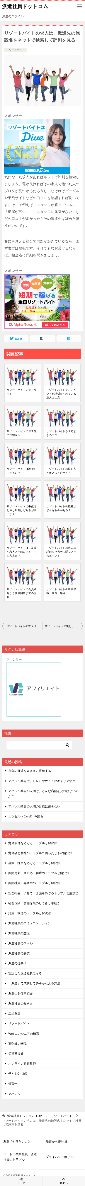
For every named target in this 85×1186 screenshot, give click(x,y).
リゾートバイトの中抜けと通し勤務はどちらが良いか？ (21, 510)
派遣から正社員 (56, 1141)
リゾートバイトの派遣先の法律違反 (21, 433)
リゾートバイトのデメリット (21, 391)
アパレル (14, 1093)
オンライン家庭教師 (22, 1063)
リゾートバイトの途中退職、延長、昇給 (61, 591)
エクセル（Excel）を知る (25, 816)
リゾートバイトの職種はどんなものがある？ (61, 508)
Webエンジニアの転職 (23, 1033)
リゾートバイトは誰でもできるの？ (21, 470)
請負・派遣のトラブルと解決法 (29, 913)
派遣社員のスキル (20, 943)
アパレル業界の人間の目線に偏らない (34, 806)
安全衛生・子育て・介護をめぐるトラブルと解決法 (43, 893)
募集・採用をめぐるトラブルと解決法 (34, 863)
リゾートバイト (15, 49)
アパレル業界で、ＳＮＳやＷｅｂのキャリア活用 (41, 781)
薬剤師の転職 (17, 1043)
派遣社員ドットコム (25, 6)
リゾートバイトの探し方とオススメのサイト (61, 470)
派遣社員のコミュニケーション (29, 923)
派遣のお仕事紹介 (20, 993)
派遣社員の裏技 (19, 953)
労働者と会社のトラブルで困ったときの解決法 (40, 853)
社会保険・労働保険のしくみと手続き (34, 903)
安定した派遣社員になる (25, 973)
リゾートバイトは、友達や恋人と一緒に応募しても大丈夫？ (21, 551)
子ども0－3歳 (17, 1073)
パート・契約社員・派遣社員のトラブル (20, 1156)
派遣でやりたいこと (17, 1141)
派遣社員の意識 (19, 933)
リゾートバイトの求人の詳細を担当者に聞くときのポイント (61, 551)
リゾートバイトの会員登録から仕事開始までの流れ (21, 593)
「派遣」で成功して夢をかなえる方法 (34, 983)
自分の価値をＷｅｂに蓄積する (29, 771)
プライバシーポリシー (61, 1157)
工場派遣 (14, 1013)
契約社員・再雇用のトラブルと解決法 (34, 883)
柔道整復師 (16, 1053)
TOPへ (64, 1182)
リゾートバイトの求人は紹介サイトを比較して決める (24, 626)
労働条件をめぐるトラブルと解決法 (32, 843)
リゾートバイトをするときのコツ (61, 433)
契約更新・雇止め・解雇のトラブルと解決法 (38, 873)
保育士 (12, 1084)
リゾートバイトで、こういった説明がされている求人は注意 (61, 393)
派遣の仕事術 (17, 963)
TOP (24, 1116)
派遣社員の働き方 (20, 1003)
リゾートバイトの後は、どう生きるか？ (64, 626)
